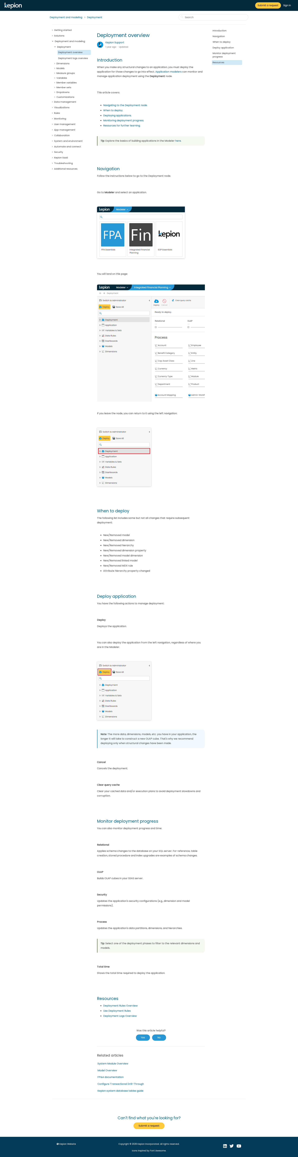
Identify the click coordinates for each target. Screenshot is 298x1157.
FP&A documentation (110, 1077)
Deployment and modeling (66, 17)
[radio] (143, 1037)
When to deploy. (113, 110)
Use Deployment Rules (117, 1011)
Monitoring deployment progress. (123, 120)
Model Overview (107, 1070)
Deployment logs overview (73, 58)
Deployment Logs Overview (120, 1016)
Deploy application (223, 47)
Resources (218, 62)
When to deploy (221, 41)
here (178, 141)
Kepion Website (67, 1144)
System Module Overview (112, 1063)
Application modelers (168, 71)
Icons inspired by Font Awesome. (149, 1150)
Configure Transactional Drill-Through (120, 1084)
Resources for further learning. (122, 125)
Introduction (219, 30)
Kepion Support (114, 42)
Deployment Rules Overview (120, 1005)
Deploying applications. (117, 115)
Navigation (219, 36)
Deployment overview (70, 52)
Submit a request (268, 5)
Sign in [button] (287, 5)
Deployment (94, 17)
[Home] (14, 8)
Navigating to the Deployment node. (125, 105)
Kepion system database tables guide (120, 1091)
